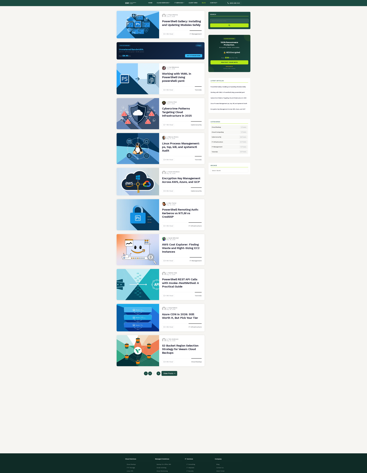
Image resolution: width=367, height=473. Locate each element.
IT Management (196, 34)
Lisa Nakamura (173, 67)
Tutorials (198, 90)
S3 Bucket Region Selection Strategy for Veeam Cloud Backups (180, 349)
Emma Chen (172, 102)
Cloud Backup (196, 362)
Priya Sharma (173, 15)
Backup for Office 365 (164, 464)
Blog (217, 464)
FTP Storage (131, 467)
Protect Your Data (229, 62)
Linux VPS (130, 471)
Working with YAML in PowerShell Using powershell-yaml (176, 77)
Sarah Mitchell (173, 238)
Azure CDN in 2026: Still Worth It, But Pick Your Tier (180, 316)
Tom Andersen (173, 339)
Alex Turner (172, 203)
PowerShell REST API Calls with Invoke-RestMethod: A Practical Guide (180, 283)
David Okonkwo (174, 172)
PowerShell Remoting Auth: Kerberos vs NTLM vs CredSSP (180, 213)
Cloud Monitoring (162, 471)
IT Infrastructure (195, 226)
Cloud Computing (229, 132)
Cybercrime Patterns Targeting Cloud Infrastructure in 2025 (177, 112)
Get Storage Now (193, 55)
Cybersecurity (196, 125)
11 (158, 373)
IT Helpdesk (190, 467)
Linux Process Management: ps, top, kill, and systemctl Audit (181, 147)
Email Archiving (161, 467)
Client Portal (220, 471)
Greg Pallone (172, 308)
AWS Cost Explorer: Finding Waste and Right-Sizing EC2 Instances (180, 248)
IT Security (189, 471)
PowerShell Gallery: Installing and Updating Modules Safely (181, 23)
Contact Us (220, 467)
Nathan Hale (172, 273)
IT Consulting (190, 464)
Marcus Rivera (173, 137)
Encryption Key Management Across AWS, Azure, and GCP (181, 180)
